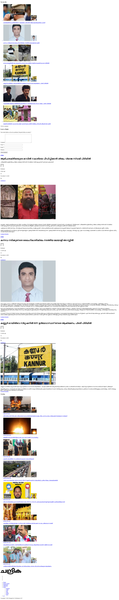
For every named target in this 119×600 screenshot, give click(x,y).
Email (2, 147)
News (4, 587)
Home (4, 582)
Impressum (5, 584)
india (7, 592)
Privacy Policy (6, 583)
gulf (7, 591)
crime (7, 589)
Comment (3, 142)
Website (2, 149)
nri (3, 595)
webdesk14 (3, 180)
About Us (5, 586)
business (8, 588)
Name (2, 144)
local (7, 594)
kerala (7, 593)
